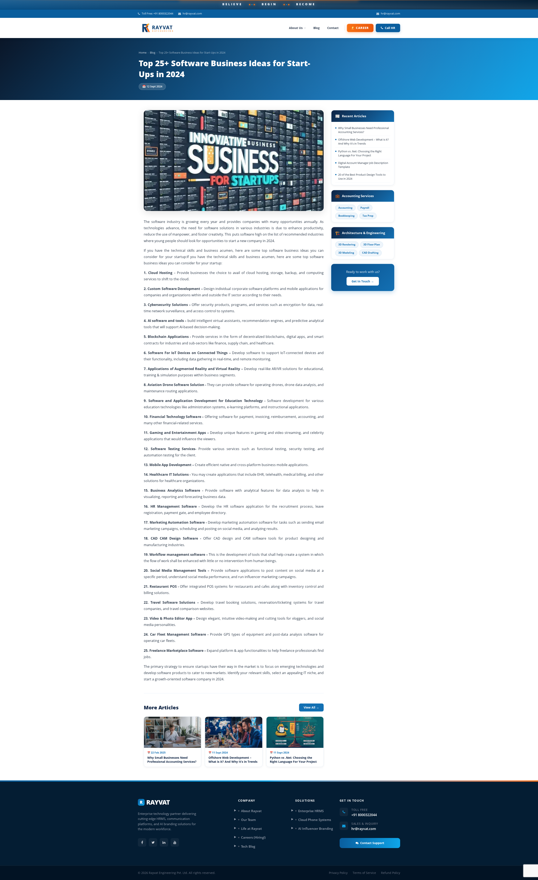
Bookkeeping (346, 215)
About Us (296, 28)
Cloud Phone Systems (314, 820)
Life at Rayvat (251, 828)
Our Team (248, 820)
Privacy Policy (338, 873)
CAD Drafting (370, 252)
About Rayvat (251, 811)
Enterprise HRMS (311, 811)
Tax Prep (368, 215)
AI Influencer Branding (315, 828)
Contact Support (372, 843)
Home (142, 52)
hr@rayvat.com (192, 13)
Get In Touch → (363, 281)
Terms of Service (364, 873)
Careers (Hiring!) (253, 837)
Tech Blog (248, 846)
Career (362, 28)
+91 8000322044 (364, 815)
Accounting (345, 207)
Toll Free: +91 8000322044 (157, 13)
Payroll (364, 207)
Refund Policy (390, 873)
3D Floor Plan (371, 244)
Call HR (390, 28)
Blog (316, 28)
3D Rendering (346, 244)
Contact (333, 28)
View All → (311, 707)
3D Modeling (346, 252)
